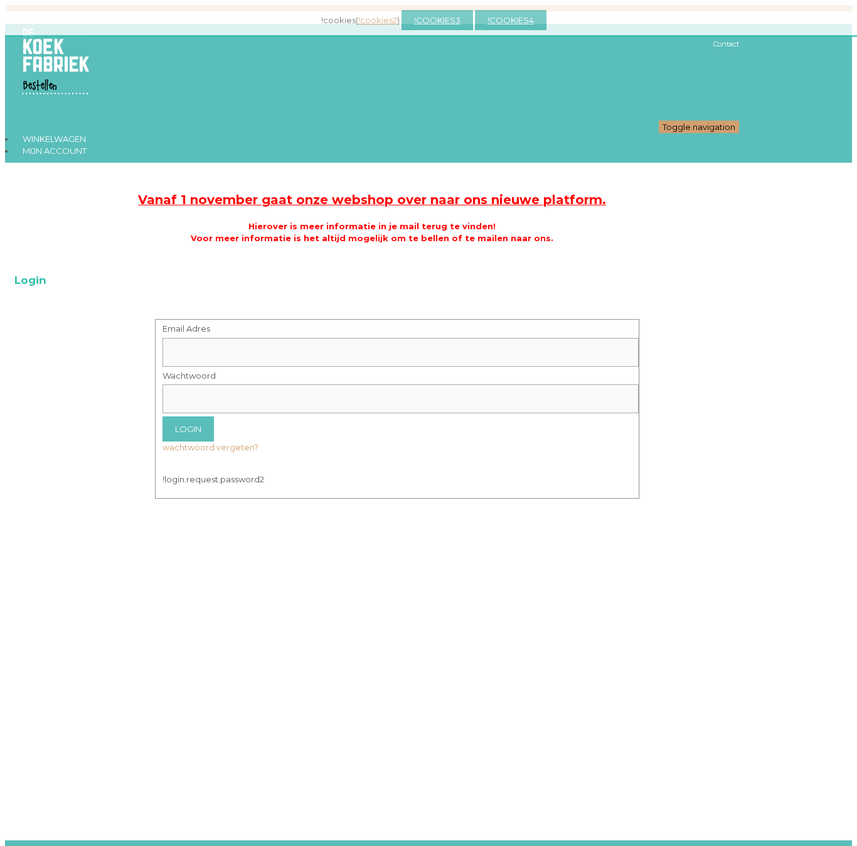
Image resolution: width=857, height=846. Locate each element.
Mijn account (55, 151)
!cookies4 (510, 20)
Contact (726, 44)
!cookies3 (437, 20)
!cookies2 (377, 20)
